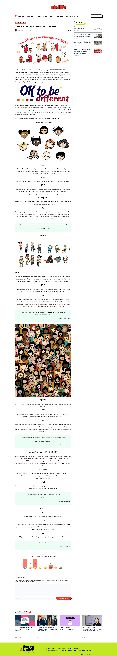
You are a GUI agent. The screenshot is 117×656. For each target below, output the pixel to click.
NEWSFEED (30, 16)
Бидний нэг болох (85, 650)
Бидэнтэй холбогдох (69, 650)
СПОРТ (51, 16)
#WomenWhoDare (41, 16)
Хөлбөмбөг (59, 16)
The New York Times (72, 16)
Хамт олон (61, 648)
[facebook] (66, 30)
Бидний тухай (50, 648)
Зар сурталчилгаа (74, 648)
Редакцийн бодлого (52, 650)
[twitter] (70, 30)
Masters (21, 16)
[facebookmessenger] (68, 30)
